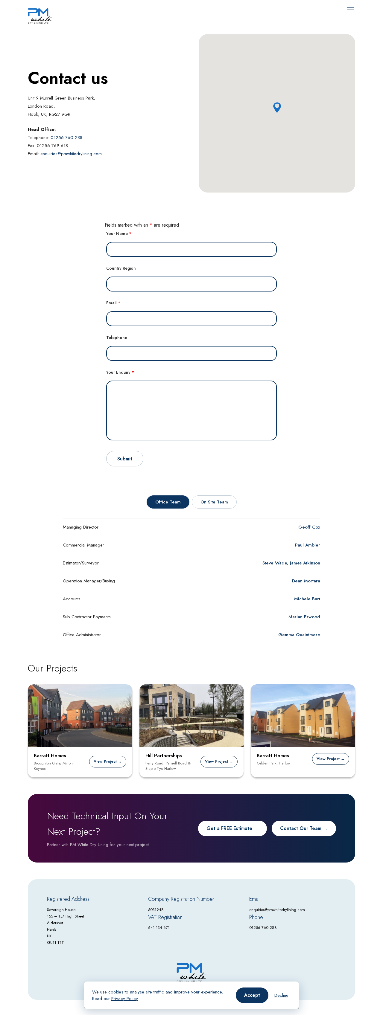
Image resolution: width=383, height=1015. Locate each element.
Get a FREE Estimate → (232, 828)
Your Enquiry (120, 372)
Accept (252, 995)
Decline (281, 995)
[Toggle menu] (350, 10)
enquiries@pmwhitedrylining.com (71, 153)
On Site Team (214, 502)
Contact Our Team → (304, 828)
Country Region (121, 268)
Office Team (168, 502)
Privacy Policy (124, 998)
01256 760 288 (66, 137)
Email (113, 303)
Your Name (118, 233)
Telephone (116, 338)
